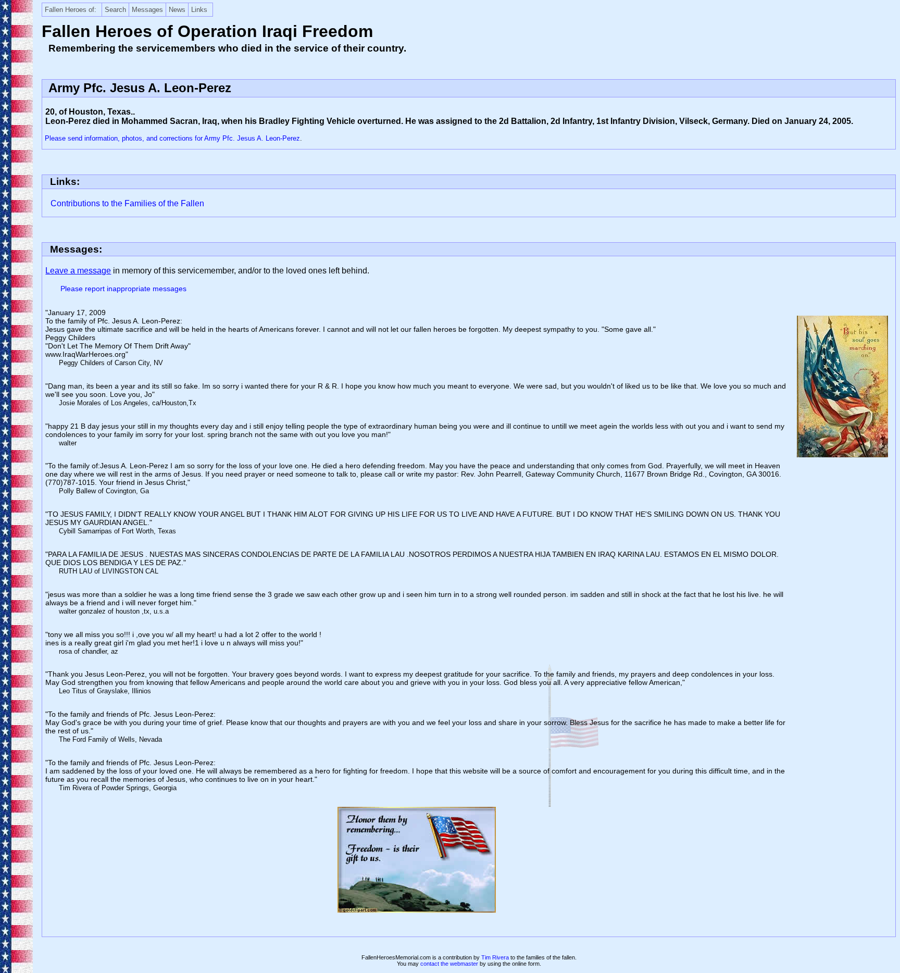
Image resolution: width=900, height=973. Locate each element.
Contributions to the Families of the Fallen (127, 203)
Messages (147, 10)
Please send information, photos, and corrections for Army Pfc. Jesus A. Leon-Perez (172, 138)
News (177, 10)
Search (115, 10)
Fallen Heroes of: (70, 10)
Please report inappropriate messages (123, 288)
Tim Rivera (495, 957)
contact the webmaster (449, 963)
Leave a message (78, 270)
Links (199, 10)
